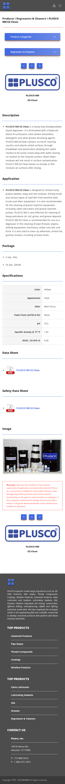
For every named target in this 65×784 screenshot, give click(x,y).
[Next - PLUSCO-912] (39, 66)
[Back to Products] (32, 66)
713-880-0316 (21, 758)
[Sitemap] (54, 5)
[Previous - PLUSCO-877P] (24, 66)
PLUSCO (26, 780)
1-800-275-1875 (22, 761)
